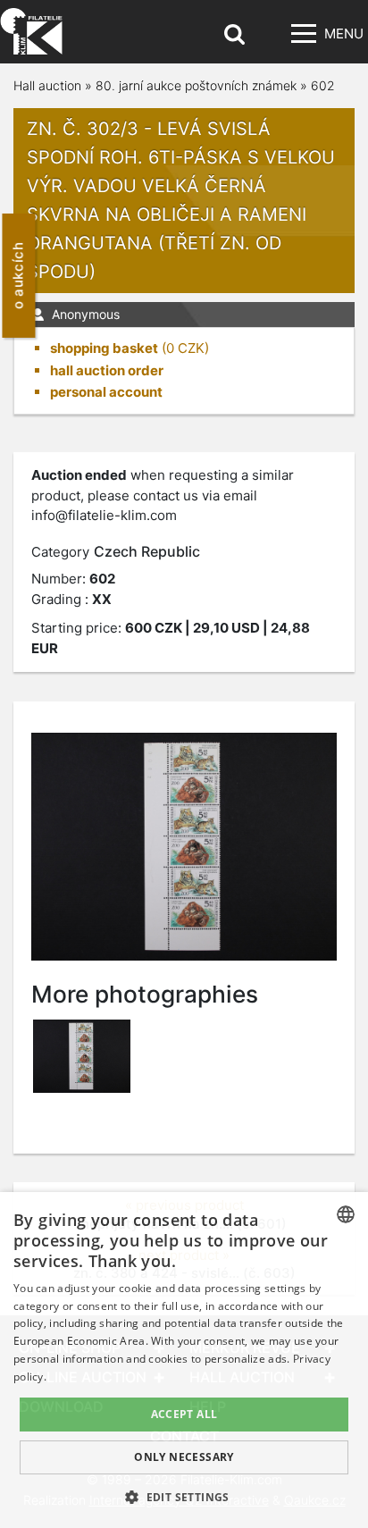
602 (323, 85)
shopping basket (104, 348)
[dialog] (184, 1360)
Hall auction (47, 85)
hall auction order (106, 370)
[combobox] (346, 1214)
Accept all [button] (184, 1414)
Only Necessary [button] (184, 1457)
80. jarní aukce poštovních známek (196, 85)
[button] (184, 1496)
